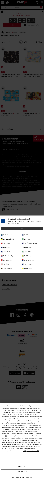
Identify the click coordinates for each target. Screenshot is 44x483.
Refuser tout (22, 472)
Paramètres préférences (22, 477)
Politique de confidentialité (31, 451)
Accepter (22, 466)
